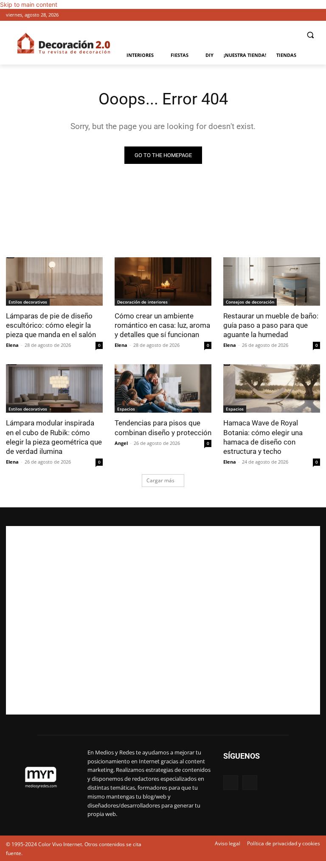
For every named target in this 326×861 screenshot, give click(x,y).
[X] (315, 15)
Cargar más (160, 480)
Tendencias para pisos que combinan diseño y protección (163, 427)
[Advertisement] (163, 620)
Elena (12, 345)
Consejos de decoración (250, 302)
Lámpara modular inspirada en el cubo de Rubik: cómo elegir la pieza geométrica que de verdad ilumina (54, 437)
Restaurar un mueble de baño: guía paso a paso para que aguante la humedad (270, 325)
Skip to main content (28, 4)
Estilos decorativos (27, 302)
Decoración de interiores (142, 302)
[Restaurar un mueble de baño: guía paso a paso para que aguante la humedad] (271, 281)
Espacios (126, 409)
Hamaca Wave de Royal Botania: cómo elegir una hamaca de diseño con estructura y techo (263, 437)
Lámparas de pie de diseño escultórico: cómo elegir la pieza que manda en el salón (51, 325)
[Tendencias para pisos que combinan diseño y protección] (163, 388)
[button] (310, 35)
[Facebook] (303, 15)
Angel (121, 443)
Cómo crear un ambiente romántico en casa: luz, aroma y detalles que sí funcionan (162, 325)
